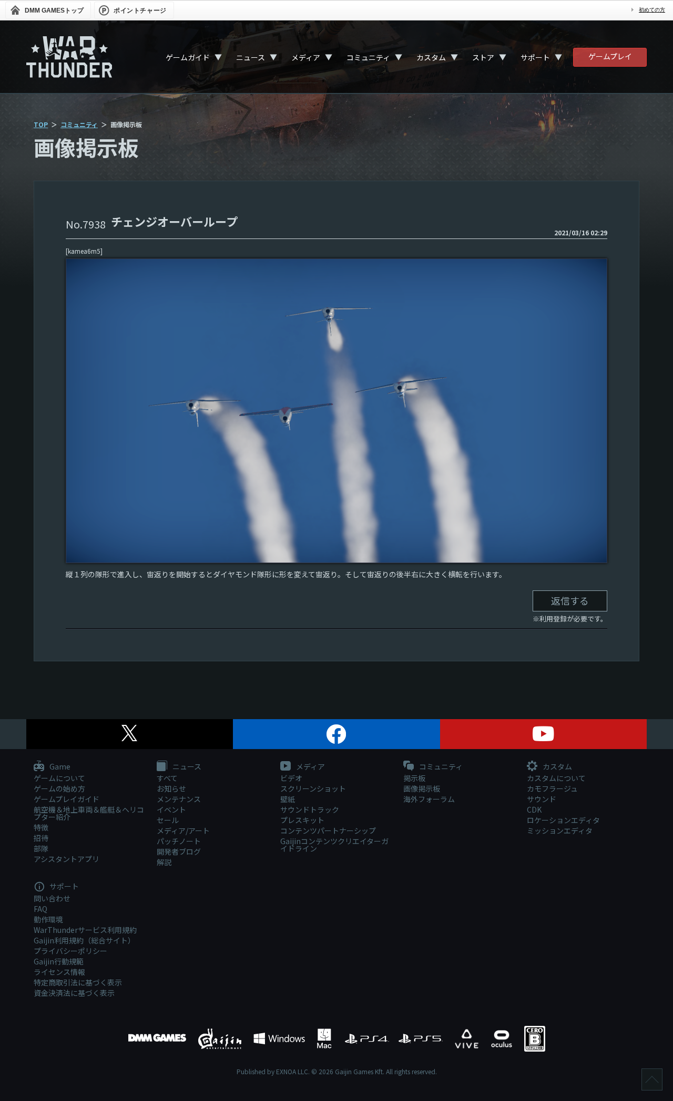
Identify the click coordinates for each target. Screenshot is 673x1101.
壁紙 (287, 799)
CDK (534, 809)
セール (168, 820)
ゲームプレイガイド (66, 799)
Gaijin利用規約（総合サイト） (84, 940)
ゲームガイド (188, 57)
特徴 (41, 827)
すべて (167, 778)
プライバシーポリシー (70, 950)
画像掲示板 (421, 788)
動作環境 (48, 919)
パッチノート (179, 841)
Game (59, 767)
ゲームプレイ (610, 56)
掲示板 (414, 778)
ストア (483, 57)
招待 (41, 838)
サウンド (541, 799)
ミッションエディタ (560, 830)
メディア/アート (183, 830)
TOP (41, 124)
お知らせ (171, 788)
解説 (164, 862)
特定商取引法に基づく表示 (78, 982)
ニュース (250, 57)
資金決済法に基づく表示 (74, 992)
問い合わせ (52, 898)
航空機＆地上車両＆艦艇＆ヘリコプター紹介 (89, 813)
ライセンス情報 (59, 971)
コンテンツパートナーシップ (328, 830)
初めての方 (652, 10)
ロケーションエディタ (563, 820)
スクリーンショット (313, 788)
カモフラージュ (552, 788)
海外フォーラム (429, 799)
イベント (171, 809)
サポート (535, 57)
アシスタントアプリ (66, 859)
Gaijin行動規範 (59, 961)
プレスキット (302, 820)
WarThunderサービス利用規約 (85, 929)
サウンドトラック (309, 809)
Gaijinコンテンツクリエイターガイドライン (334, 844)
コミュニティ (368, 57)
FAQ (40, 908)
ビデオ (291, 778)
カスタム (431, 57)
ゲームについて (59, 778)
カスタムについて (556, 778)
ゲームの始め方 (59, 788)
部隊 (41, 848)
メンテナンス (179, 799)
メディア (305, 57)
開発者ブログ (179, 851)
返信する (570, 600)
